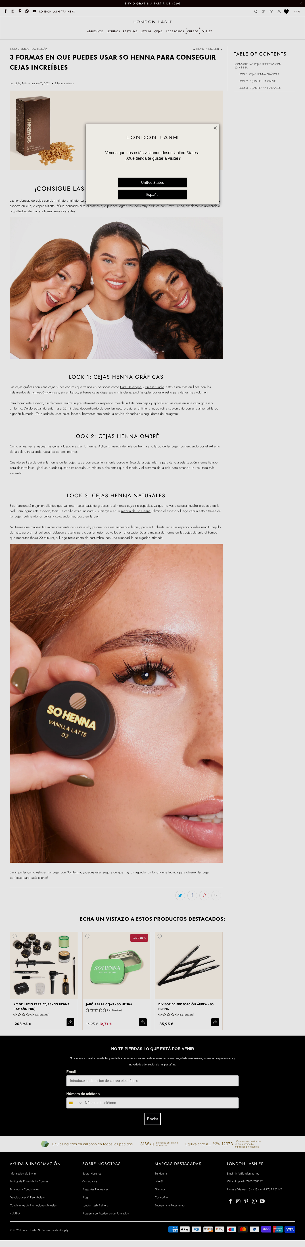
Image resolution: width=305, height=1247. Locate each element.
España (152, 194)
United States (152, 182)
